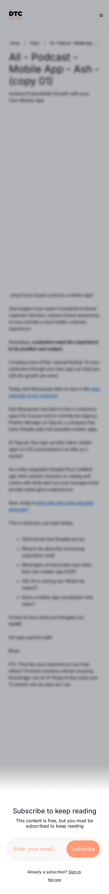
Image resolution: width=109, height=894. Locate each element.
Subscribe (83, 849)
